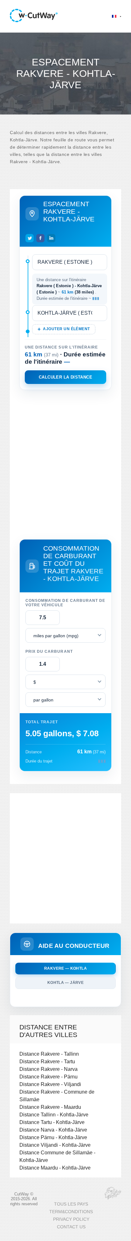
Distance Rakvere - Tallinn (49, 1054)
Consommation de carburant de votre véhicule (65, 603)
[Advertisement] (65, 463)
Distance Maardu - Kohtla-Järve (55, 1167)
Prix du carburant (49, 651)
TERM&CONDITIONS (71, 1211)
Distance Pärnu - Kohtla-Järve (53, 1137)
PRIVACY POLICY (71, 1219)
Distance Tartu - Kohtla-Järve (52, 1122)
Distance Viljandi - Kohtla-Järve (55, 1145)
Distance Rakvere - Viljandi (50, 1084)
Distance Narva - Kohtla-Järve (53, 1130)
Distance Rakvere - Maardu (50, 1107)
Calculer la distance (65, 377)
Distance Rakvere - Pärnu (48, 1076)
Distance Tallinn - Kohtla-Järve (53, 1114)
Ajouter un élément (66, 329)
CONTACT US (71, 1227)
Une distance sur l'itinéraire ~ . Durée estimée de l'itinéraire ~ (69, 289)
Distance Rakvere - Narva (48, 1069)
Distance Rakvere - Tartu (47, 1061)
